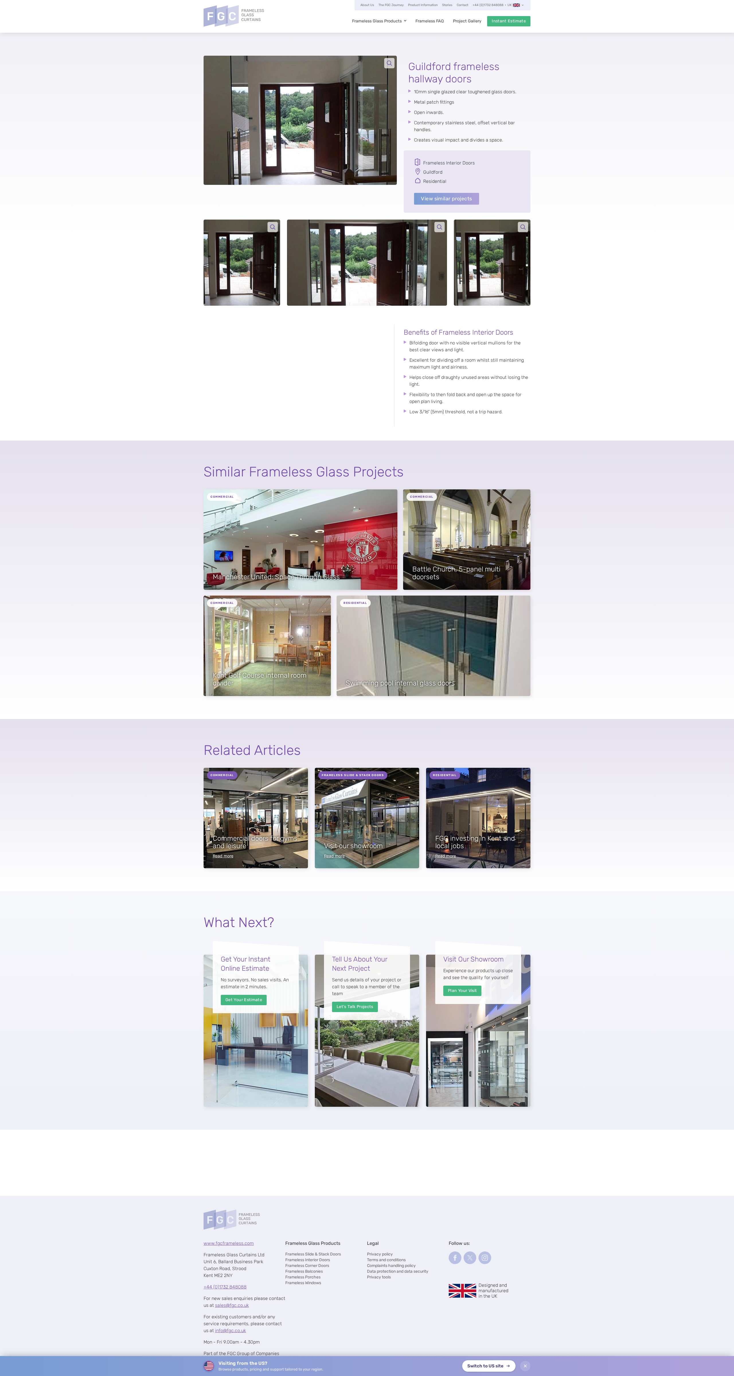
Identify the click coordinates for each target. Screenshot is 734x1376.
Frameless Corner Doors (307, 1265)
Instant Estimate (509, 21)
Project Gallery (467, 21)
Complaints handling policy (391, 1265)
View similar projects (446, 198)
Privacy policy (380, 1254)
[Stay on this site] (525, 1366)
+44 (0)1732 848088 (488, 5)
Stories (447, 5)
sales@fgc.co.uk (232, 1305)
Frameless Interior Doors (307, 1259)
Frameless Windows (303, 1282)
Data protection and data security (397, 1271)
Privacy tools (379, 1277)
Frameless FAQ (429, 21)
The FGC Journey (391, 5)
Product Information (423, 5)
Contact (462, 5)
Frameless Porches (303, 1277)
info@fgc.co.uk (230, 1330)
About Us (367, 5)
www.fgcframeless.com (229, 1243)
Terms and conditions (386, 1259)
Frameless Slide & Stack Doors (313, 1254)
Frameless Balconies (304, 1271)
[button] (300, 120)
